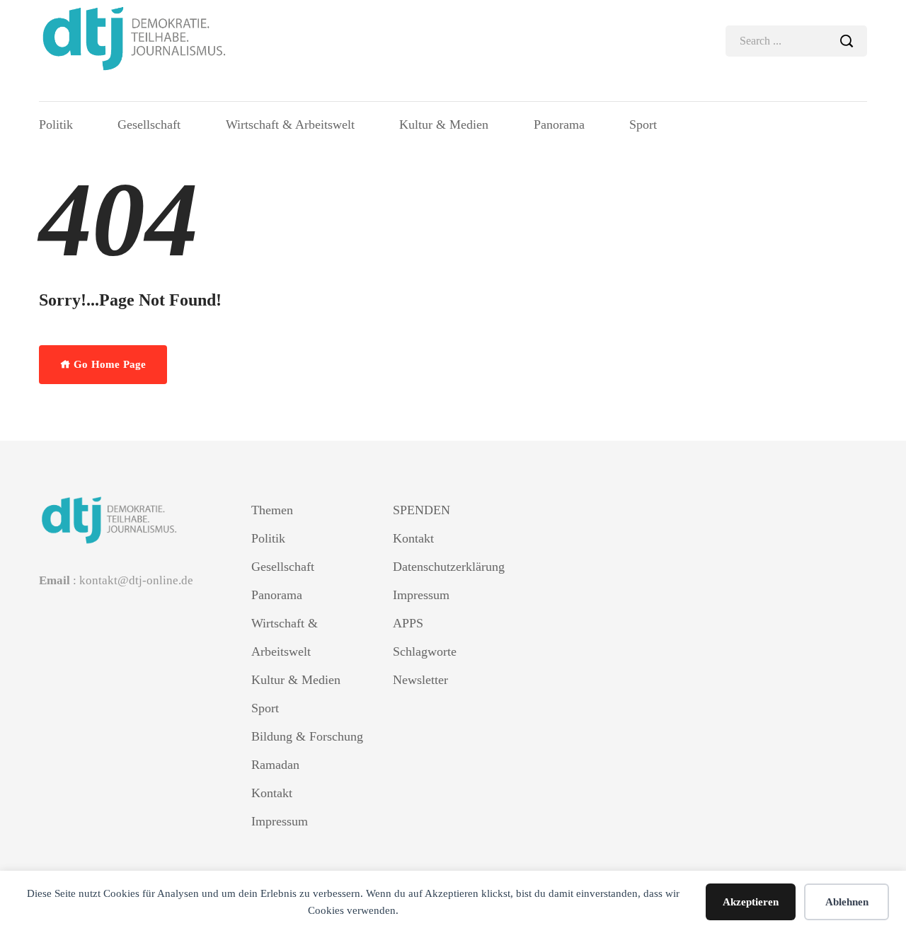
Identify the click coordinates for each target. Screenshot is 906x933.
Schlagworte (425, 651)
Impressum (279, 821)
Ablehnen (846, 902)
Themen (272, 510)
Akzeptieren (751, 902)
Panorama (559, 124)
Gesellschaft (148, 124)
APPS (408, 623)
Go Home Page (108, 364)
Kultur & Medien (443, 124)
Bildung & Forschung (307, 736)
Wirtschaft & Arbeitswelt (290, 124)
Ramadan (275, 765)
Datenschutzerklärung (449, 567)
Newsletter (420, 680)
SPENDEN (421, 510)
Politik (56, 124)
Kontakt (271, 793)
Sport (643, 124)
